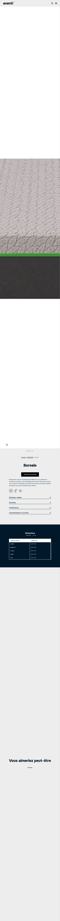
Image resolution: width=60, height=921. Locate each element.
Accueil (23, 457)
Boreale (36, 457)
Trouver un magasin (30, 474)
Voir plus (28, 535)
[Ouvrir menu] (56, 3)
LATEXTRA (30, 457)
